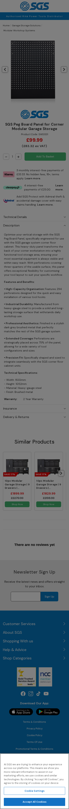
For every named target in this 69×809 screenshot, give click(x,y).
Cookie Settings (35, 791)
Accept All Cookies (34, 801)
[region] (34, 781)
